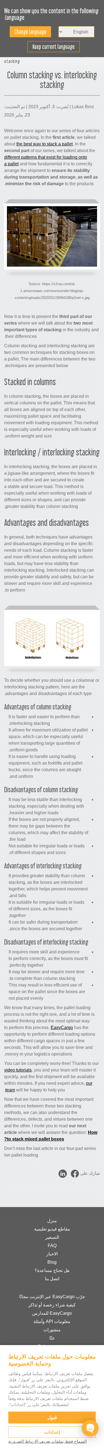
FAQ (52, 1245)
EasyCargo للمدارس (52, 1313)
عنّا (52, 1338)
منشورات (52, 1329)
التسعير (52, 1237)
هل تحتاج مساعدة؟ (52, 1270)
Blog (52, 1262)
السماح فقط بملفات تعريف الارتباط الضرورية (47, 1441)
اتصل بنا (52, 1278)
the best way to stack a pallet (44, 144)
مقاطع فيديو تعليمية (52, 1229)
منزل (52, 1220)
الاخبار (52, 1254)
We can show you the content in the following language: (51, 14)
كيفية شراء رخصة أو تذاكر (52, 1305)
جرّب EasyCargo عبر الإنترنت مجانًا (52, 1296)
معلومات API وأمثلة (52, 1321)
